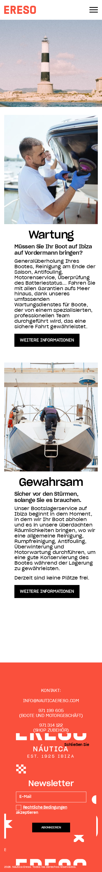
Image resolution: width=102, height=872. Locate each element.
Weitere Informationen (47, 340)
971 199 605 (51, 711)
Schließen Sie (76, 745)
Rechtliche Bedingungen (45, 807)
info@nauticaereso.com (51, 701)
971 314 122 (51, 725)
